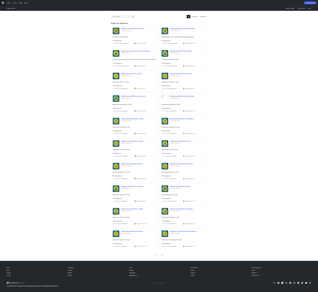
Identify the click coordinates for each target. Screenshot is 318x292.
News (8, 270)
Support (131, 270)
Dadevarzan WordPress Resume (181, 164)
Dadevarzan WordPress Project (132, 141)
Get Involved (194, 267)
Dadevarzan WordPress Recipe (132, 231)
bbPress (255, 272)
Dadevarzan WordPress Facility (132, 209)
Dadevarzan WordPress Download (182, 96)
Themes (70, 270)
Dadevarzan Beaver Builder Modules (182, 28)
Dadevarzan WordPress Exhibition (182, 119)
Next (162, 255)
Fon (23, 283)
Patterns (70, 275)
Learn (130, 267)
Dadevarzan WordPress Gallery (181, 51)
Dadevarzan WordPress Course (132, 186)
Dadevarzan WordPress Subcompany (183, 231)
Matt (254, 270)
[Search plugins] (133, 16)
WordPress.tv (133, 275)
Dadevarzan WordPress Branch (132, 164)
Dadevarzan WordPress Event (180, 141)
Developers (132, 272)
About (8, 267)
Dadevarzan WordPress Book (180, 186)
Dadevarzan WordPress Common (133, 28)
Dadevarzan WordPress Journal (132, 119)
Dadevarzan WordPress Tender (181, 73)
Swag (192, 275)
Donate (193, 272)
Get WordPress (310, 3)
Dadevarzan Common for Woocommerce (135, 51)
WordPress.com (257, 267)
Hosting (9, 272)
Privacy (9, 275)
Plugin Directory (11, 8)
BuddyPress (256, 275)
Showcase (71, 267)
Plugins (70, 272)
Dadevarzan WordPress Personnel (133, 96)
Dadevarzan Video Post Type (131, 73)
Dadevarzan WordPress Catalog (181, 209)
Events (192, 270)
